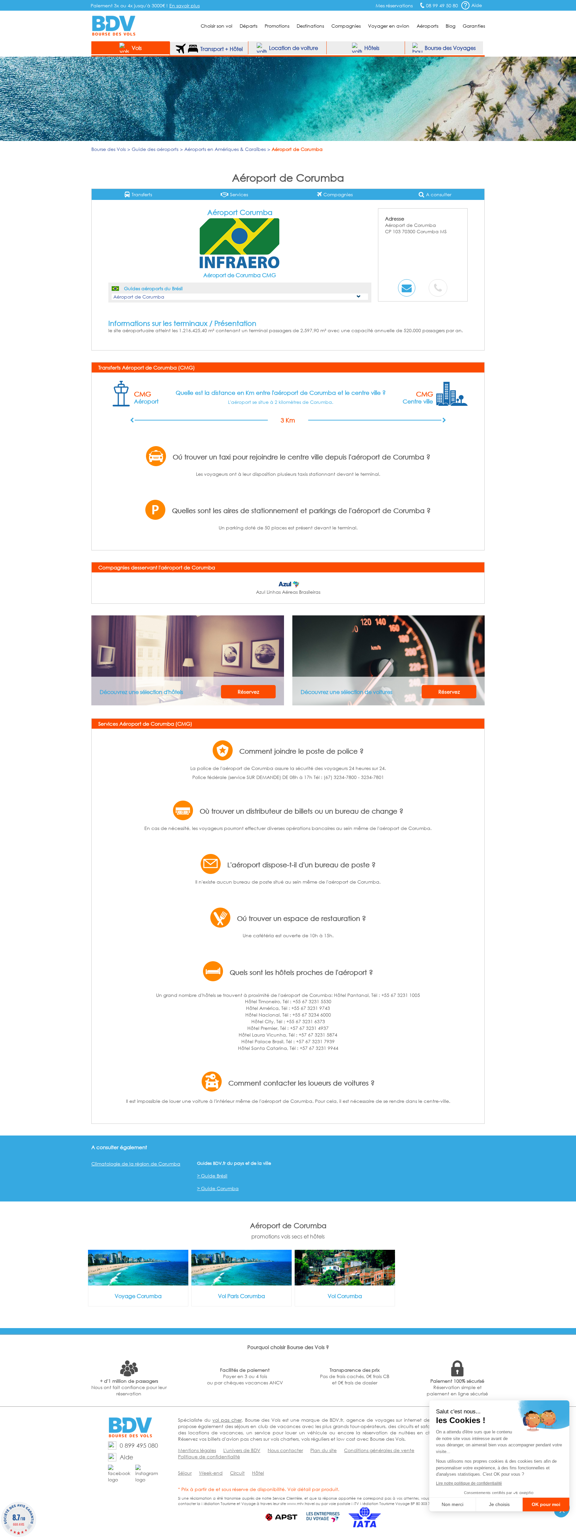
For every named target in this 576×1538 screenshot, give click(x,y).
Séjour (185, 1473)
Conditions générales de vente (379, 1450)
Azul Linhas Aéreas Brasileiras (288, 592)
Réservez (248, 691)
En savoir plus (184, 5)
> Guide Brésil (212, 1175)
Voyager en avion (388, 26)
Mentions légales (197, 1450)
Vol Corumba (345, 1295)
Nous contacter (285, 1450)
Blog (450, 26)
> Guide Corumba (218, 1188)
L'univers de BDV (241, 1450)
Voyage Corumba (138, 1295)
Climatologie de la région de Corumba (135, 1163)
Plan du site (323, 1450)
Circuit (237, 1473)
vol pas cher (226, 1420)
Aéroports (427, 26)
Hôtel (258, 1473)
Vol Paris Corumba (241, 1295)
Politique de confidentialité (209, 1456)
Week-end (211, 1473)
